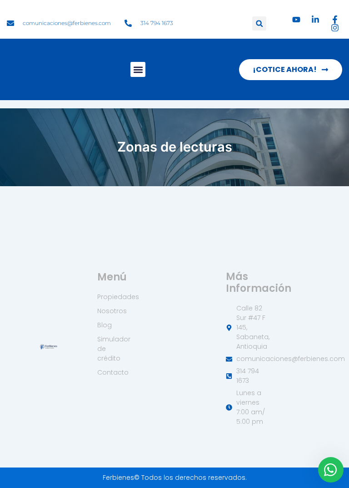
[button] (259, 23)
